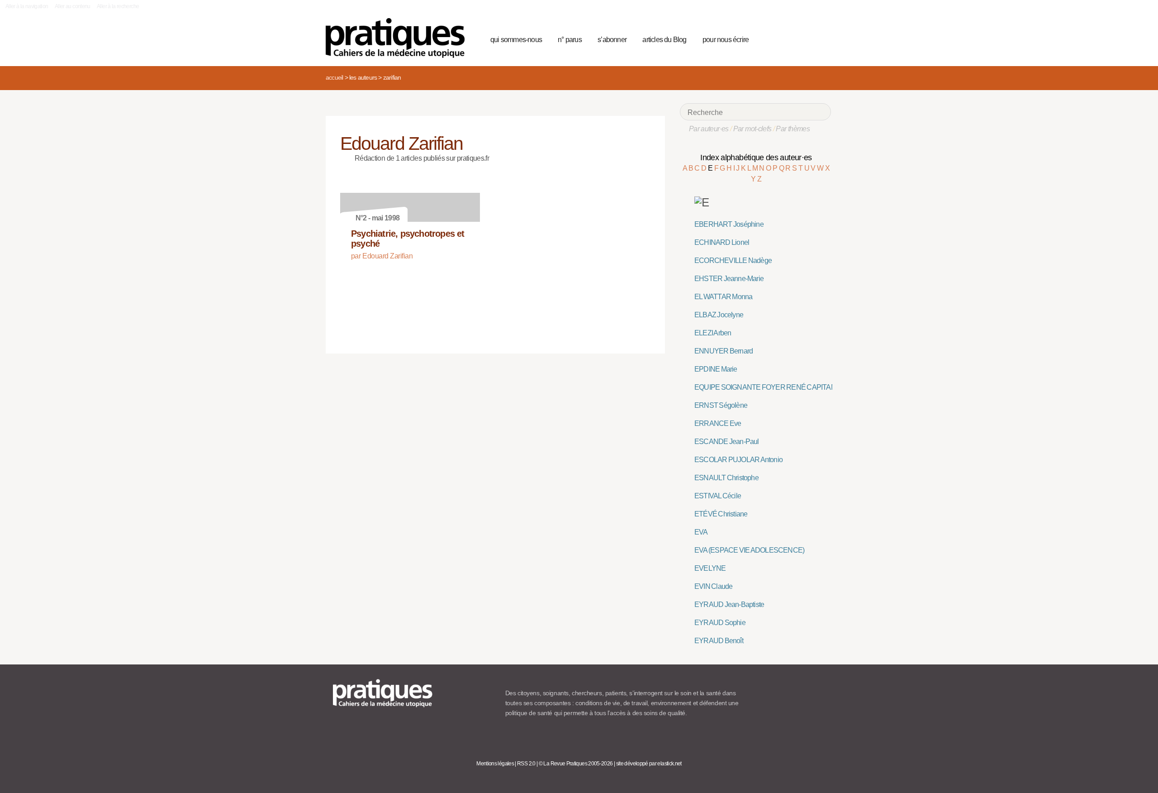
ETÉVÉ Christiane (720, 514)
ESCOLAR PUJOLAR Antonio (738, 459)
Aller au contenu (72, 6)
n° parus (570, 39)
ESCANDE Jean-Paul (726, 441)
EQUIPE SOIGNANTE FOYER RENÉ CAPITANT (767, 387)
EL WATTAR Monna (723, 297)
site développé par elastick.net (649, 763)
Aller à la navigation (26, 6)
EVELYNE (710, 568)
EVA (701, 532)
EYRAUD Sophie (719, 622)
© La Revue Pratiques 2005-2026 (576, 763)
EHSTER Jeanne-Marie (729, 278)
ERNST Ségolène (720, 405)
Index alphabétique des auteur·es (756, 157)
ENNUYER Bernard (723, 351)
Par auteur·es (709, 129)
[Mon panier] (790, 38)
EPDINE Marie (715, 369)
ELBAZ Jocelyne (718, 315)
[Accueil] (399, 38)
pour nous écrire (725, 39)
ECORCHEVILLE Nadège (733, 260)
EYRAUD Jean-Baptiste (729, 604)
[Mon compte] (806, 38)
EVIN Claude (713, 586)
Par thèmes (793, 129)
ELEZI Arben (712, 333)
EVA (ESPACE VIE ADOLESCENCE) (749, 550)
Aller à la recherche (118, 6)
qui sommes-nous (516, 39)
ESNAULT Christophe (726, 478)
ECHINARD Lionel (721, 242)
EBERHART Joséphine (729, 224)
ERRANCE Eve (717, 423)
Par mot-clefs (752, 129)
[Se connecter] (821, 38)
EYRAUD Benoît (718, 641)
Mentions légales (495, 763)
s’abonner (612, 39)
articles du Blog (664, 39)
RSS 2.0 (526, 763)
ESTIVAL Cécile (717, 496)
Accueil (334, 77)
